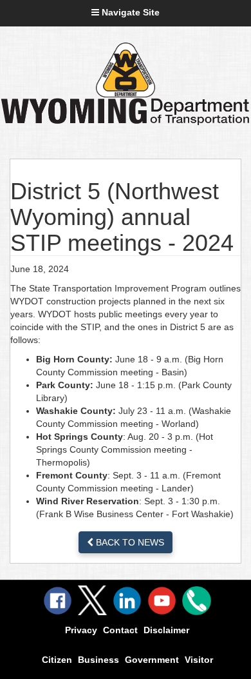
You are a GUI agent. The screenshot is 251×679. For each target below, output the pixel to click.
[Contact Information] (196, 600)
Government (152, 659)
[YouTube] (161, 600)
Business (98, 659)
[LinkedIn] (127, 600)
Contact (120, 630)
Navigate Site (129, 12)
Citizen (57, 659)
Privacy (81, 630)
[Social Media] (92, 600)
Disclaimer (166, 630)
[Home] (125, 70)
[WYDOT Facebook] (57, 600)
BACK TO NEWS (128, 542)
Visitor (199, 659)
